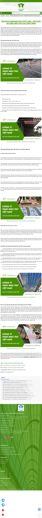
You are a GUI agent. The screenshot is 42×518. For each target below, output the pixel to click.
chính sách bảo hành (4, 461)
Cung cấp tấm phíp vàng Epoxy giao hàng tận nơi (12, 382)
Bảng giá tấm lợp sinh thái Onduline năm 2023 (8, 451)
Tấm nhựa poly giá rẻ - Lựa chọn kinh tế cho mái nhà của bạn (14, 399)
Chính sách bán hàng (4, 459)
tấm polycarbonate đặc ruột (29, 53)
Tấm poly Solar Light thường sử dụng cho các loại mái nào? (14, 390)
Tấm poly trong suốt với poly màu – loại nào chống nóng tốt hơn (15, 385)
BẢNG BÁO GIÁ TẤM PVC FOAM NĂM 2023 (7, 447)
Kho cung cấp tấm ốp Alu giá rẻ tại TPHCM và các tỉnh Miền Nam (15, 392)
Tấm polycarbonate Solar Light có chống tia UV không (13, 389)
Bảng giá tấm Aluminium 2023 (5, 449)
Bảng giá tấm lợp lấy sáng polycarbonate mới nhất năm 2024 (10, 454)
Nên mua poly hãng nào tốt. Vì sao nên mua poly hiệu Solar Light (15, 384)
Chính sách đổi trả (3, 463)
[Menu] (1, 13)
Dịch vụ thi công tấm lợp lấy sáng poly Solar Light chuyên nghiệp (15, 397)
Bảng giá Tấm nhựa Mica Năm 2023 (6, 452)
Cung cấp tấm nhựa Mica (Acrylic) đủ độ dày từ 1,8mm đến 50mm (15, 394)
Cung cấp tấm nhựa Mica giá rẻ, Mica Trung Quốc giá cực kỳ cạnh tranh (16, 395)
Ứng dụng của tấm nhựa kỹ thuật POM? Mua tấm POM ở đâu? (14, 380)
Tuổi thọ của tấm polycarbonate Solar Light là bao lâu (13, 387)
